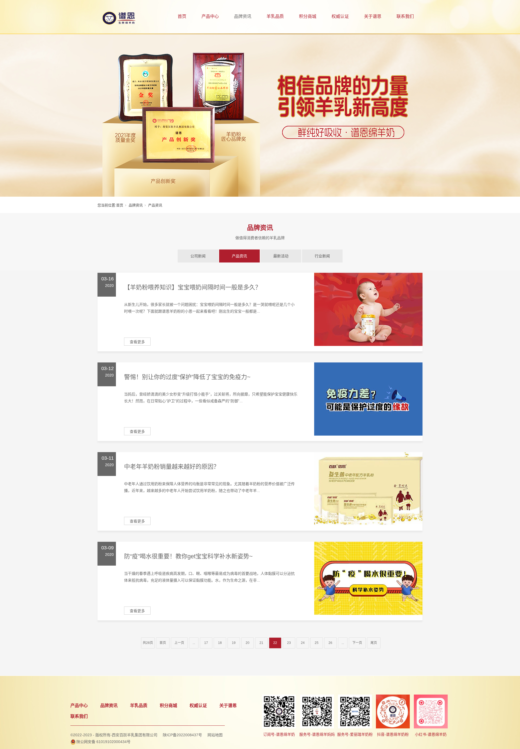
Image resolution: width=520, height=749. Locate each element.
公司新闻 (198, 256)
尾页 (373, 643)
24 (303, 643)
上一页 (179, 643)
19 (234, 643)
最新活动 (280, 256)
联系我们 (405, 16)
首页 (182, 16)
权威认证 (340, 16)
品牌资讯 (242, 16)
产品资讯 (239, 256)
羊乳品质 (275, 16)
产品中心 (210, 16)
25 (316, 643)
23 (289, 643)
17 (206, 643)
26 (330, 643)
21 (261, 643)
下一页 (357, 643)
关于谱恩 (372, 16)
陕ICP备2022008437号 (182, 735)
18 (220, 643)
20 (247, 643)
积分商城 (307, 16)
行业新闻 (322, 256)
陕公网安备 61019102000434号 (103, 742)
